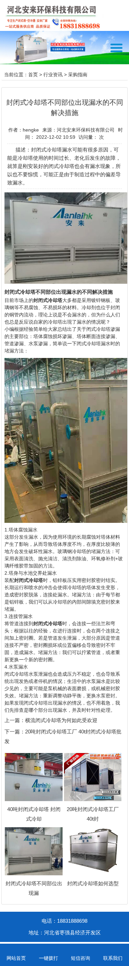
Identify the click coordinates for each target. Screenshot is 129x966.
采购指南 (77, 74)
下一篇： (14, 731)
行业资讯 (53, 74)
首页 (33, 74)
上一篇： (14, 720)
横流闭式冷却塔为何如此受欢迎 (61, 720)
